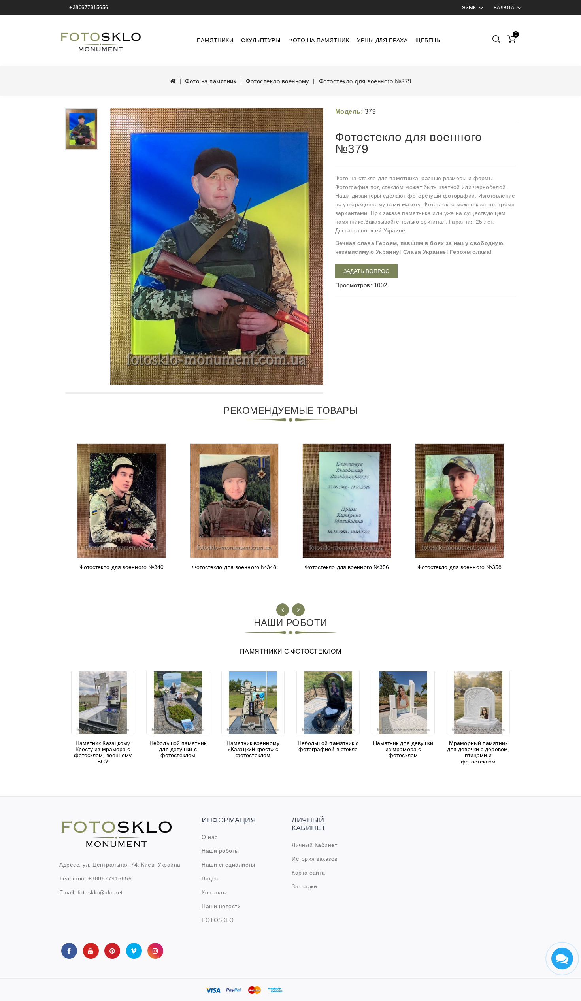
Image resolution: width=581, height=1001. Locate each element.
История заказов (315, 859)
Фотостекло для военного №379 (365, 81)
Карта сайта (308, 872)
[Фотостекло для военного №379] (82, 129)
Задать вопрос (366, 271)
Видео (210, 878)
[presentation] (282, 609)
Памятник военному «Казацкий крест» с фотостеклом (252, 749)
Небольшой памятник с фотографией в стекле (328, 746)
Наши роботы (220, 851)
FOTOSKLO (218, 920)
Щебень (427, 40)
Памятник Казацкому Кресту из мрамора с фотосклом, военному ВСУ (103, 752)
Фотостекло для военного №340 (121, 567)
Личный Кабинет (314, 845)
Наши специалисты (228, 865)
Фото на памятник (318, 40)
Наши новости (221, 906)
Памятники (215, 40)
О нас (210, 837)
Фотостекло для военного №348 (234, 567)
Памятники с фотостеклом (290, 651)
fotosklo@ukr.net (100, 892)
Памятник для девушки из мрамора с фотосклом (403, 749)
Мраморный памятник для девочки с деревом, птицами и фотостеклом (478, 752)
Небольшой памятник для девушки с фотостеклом (177, 749)
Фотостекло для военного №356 (347, 567)
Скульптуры (260, 40)
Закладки (304, 886)
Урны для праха (382, 40)
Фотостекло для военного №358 (459, 567)
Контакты (214, 892)
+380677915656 (88, 7)
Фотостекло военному (277, 81)
